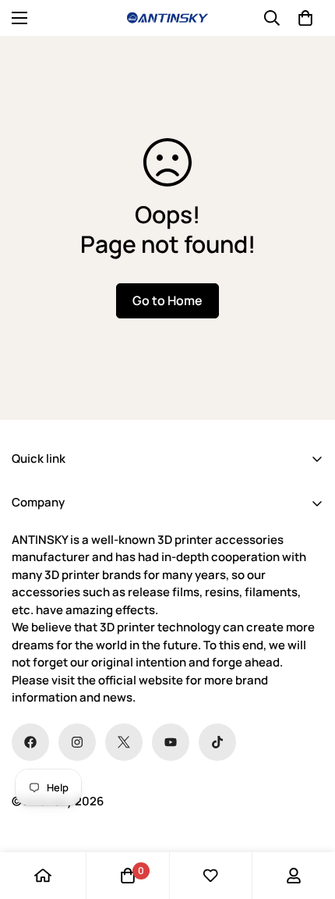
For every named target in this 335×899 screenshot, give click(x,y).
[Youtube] (170, 742)
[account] (294, 875)
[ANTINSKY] (167, 18)
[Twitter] (124, 742)
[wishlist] (210, 875)
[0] (305, 18)
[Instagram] (77, 742)
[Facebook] (30, 742)
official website (140, 680)
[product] (43, 875)
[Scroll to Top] (307, 816)
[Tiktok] (217, 742)
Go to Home (167, 300)
